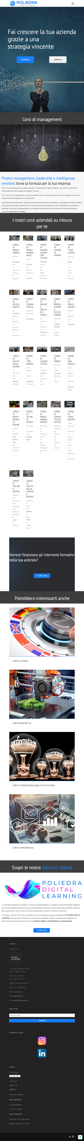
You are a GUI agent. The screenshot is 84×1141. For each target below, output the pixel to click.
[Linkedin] (42, 1053)
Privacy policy (13, 1072)
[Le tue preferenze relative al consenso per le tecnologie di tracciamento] (80, 1137)
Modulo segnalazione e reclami (19, 1124)
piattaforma (18, 1105)
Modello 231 (13, 1085)
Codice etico (13, 1081)
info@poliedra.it (18, 996)
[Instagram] (42, 1040)
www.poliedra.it (17, 992)
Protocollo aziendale (16, 1095)
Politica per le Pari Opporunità (19, 1119)
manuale (19, 1109)
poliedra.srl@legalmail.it (20, 1000)
